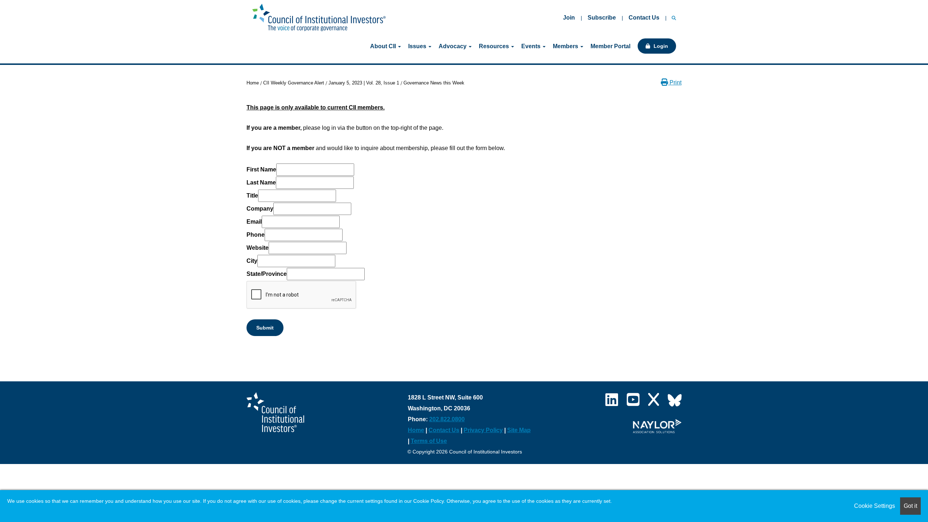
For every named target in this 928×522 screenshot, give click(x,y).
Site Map (519, 430)
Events (531, 46)
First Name (261, 169)
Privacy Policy (483, 430)
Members (566, 46)
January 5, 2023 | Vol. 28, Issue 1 (363, 83)
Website (257, 248)
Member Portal (610, 46)
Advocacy (453, 46)
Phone (255, 235)
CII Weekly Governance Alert (293, 83)
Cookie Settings (874, 506)
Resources (494, 46)
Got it (910, 506)
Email (254, 222)
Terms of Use (429, 441)
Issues (418, 46)
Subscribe (602, 17)
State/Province (266, 274)
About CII (383, 46)
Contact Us (644, 17)
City (251, 261)
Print (675, 82)
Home (252, 83)
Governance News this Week (433, 83)
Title (252, 195)
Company (259, 209)
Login (661, 46)
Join (569, 17)
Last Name (261, 182)
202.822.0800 (447, 419)
